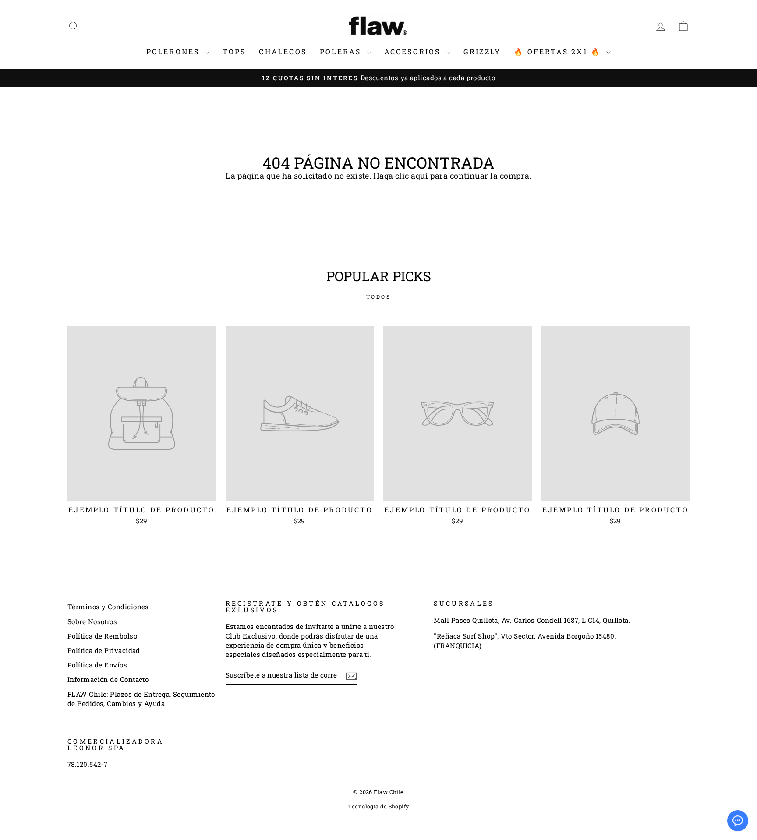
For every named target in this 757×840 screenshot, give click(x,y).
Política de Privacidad (103, 650)
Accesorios (414, 51)
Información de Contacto (108, 679)
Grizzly (482, 51)
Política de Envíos (97, 664)
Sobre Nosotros (92, 621)
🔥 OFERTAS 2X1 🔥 (559, 51)
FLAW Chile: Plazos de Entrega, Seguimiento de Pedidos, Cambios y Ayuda (141, 699)
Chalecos (283, 51)
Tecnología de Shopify (378, 806)
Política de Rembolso (102, 636)
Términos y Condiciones (108, 606)
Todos (378, 296)
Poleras (342, 51)
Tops (234, 51)
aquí (419, 175)
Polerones (174, 51)
